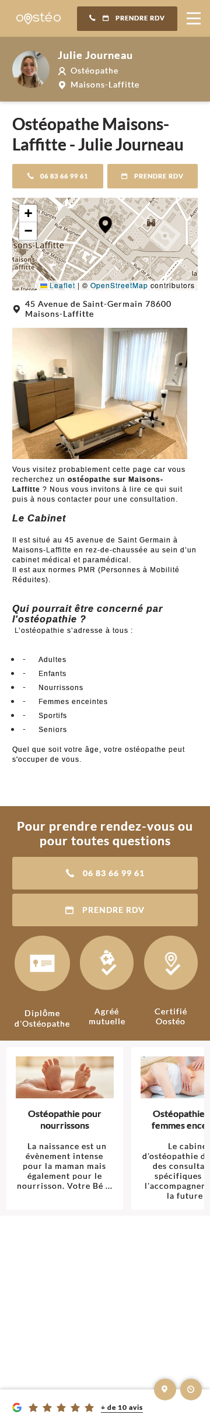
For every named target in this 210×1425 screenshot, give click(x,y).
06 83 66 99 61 (64, 176)
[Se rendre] (165, 1390)
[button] (105, 224)
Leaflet (61, 285)
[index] (38, 18)
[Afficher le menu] (194, 19)
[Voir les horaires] (191, 1390)
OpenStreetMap (119, 285)
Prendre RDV (140, 18)
